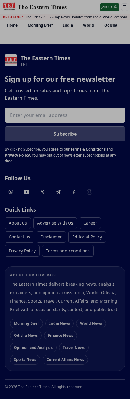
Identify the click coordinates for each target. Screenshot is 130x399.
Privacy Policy (20, 329)
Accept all (65, 342)
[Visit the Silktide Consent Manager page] (115, 384)
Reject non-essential (65, 357)
